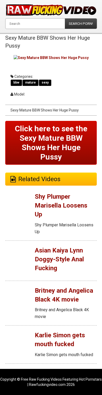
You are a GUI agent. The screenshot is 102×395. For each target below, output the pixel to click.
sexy (45, 82)
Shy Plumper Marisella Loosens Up (61, 205)
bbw (16, 82)
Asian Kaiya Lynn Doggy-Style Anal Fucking (59, 259)
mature (30, 82)
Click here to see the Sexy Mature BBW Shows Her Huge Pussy (51, 142)
